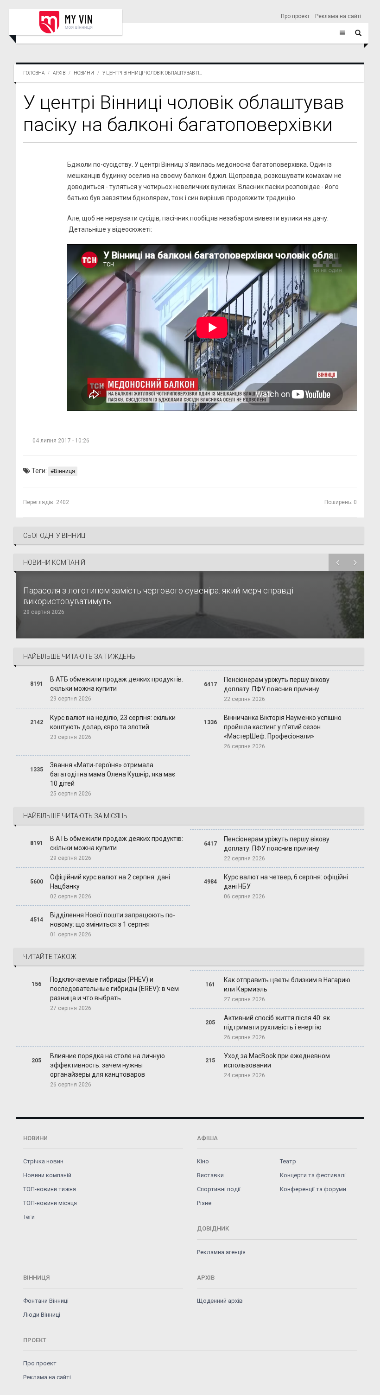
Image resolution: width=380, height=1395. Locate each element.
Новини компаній (47, 1175)
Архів (59, 73)
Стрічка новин (43, 1161)
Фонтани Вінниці (46, 1300)
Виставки (210, 1175)
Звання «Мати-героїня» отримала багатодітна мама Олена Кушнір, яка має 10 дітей (112, 774)
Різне (204, 1202)
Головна (33, 73)
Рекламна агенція (221, 1252)
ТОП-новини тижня (49, 1189)
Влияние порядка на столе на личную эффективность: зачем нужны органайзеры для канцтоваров (107, 1065)
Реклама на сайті (338, 16)
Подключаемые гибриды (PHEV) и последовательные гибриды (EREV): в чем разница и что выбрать (114, 989)
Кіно (203, 1161)
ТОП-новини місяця (50, 1202)
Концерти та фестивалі (313, 1175)
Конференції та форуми (313, 1189)
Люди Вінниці (41, 1314)
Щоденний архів (220, 1300)
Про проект (295, 16)
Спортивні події (219, 1189)
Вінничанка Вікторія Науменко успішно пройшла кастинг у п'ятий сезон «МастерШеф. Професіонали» (283, 727)
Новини (84, 73)
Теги (29, 1216)
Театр (288, 1161)
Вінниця (64, 471)
